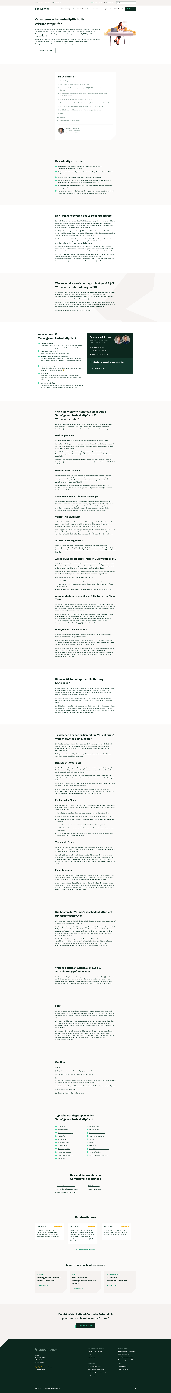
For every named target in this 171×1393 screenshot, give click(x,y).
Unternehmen (81, 9)
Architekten (61, 1126)
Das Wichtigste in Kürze (67, 81)
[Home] (35, 2)
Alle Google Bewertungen (86, 1249)
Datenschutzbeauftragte (65, 1133)
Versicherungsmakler (64, 1152)
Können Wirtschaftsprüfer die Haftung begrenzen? (76, 99)
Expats (106, 9)
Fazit (61, 113)
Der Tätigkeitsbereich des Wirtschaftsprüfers (74, 84)
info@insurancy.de (98, 347)
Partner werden (97, 3)
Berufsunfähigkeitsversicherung (97, 1372)
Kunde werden (110, 3)
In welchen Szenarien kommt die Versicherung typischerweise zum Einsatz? (84, 103)
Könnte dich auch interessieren (70, 121)
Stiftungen (92, 1146)
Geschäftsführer (63, 1146)
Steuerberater (94, 1130)
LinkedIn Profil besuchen (100, 354)
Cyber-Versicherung (94, 1189)
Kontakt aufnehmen (86, 1325)
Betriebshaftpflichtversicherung (67, 1189)
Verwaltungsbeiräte (64, 1149)
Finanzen (95, 9)
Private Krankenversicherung (96, 1369)
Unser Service (91, 1357)
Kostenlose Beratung (46, 50)
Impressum (38, 1388)
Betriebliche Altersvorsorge (95, 1351)
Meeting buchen (99, 368)
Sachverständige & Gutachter (98, 1155)
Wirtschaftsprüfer (95, 1152)
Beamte (91, 1142)
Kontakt (131, 9)
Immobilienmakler (63, 1142)
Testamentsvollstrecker (97, 1133)
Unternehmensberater (96, 1136)
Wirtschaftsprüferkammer (63, 1039)
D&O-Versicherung (123, 1354)
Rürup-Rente (91, 1375)
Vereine (91, 1139)
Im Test (90, 1354)
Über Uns (117, 9)
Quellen (62, 117)
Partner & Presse (123, 1369)
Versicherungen (66, 9)
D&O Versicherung (94, 1186)
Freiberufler (61, 1136)
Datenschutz (46, 1388)
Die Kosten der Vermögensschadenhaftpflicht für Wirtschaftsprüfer (81, 106)
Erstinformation (55, 1388)
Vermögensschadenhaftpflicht (66, 1192)
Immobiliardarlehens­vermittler (99, 1149)
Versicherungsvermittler (65, 1155)
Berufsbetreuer (63, 1130)
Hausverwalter (62, 1139)
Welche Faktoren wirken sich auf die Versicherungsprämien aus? (81, 110)
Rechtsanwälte (94, 1126)
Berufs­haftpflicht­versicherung (126, 1351)
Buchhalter (61, 1158)
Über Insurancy (122, 1366)
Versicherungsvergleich (94, 1366)
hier (77, 310)
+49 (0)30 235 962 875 (100, 351)
